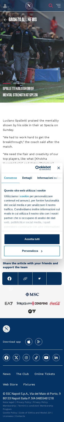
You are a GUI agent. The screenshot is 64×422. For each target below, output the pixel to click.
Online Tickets (44, 374)
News (6, 374)
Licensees (8, 416)
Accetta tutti (32, 239)
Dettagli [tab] (27, 177)
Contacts (20, 416)
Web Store (10, 384)
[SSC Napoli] (29, 5)
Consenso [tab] (10, 177)
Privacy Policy (24, 402)
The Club (22, 374)
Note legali (8, 402)
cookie (24, 196)
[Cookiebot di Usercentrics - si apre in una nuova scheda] (37, 168)
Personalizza (30, 250)
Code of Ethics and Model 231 (35, 412)
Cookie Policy (10, 412)
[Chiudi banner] (58, 168)
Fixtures (29, 384)
